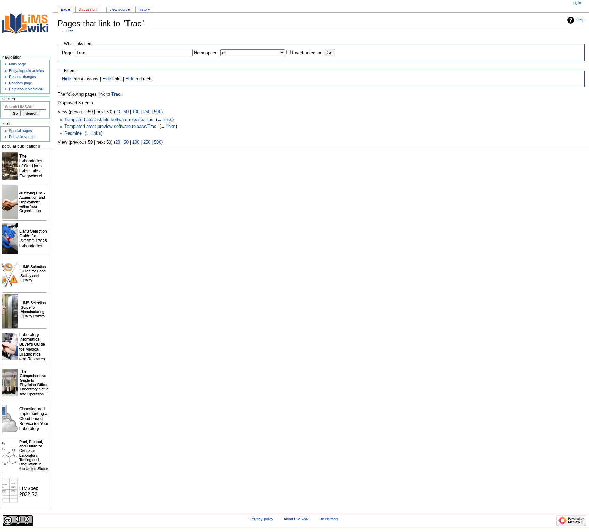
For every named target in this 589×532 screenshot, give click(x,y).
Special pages (20, 131)
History (144, 9)
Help (580, 20)
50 (126, 111)
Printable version (22, 137)
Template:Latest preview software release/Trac (110, 126)
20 (117, 111)
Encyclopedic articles (26, 71)
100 (135, 111)
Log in (577, 3)
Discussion (87, 9)
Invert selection (307, 52)
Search (8, 99)
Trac (70, 31)
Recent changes (22, 77)
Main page (17, 64)
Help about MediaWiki (26, 89)
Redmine (73, 133)
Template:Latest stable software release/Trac (108, 119)
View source (120, 9)
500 (157, 111)
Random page (20, 83)
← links (164, 119)
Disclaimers (329, 519)
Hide (66, 79)
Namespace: (206, 52)
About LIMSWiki (296, 519)
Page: (68, 52)
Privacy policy (261, 519)
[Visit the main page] (26, 26)
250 (146, 111)
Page (65, 9)
